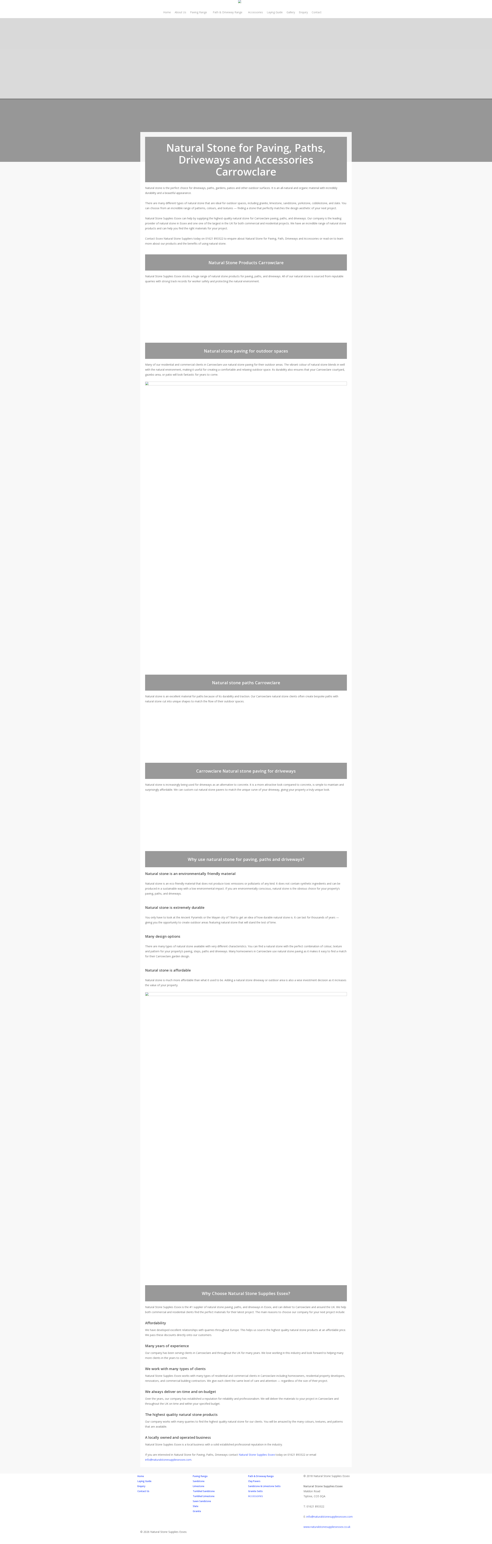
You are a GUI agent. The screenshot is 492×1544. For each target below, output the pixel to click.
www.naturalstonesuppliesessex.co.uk (326, 1527)
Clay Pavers (254, 1481)
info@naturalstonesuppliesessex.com (168, 1459)
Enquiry (141, 1486)
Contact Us (143, 1491)
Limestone (198, 1486)
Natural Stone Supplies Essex (257, 1454)
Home (140, 1476)
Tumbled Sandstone (204, 1491)
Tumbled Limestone (203, 1496)
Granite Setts (255, 1491)
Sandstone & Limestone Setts (264, 1486)
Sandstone (198, 1481)
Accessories (255, 1496)
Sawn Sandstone (202, 1501)
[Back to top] (246, 1541)
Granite (197, 1511)
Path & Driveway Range (261, 1476)
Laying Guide (144, 1481)
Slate (195, 1506)
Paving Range (200, 1476)
